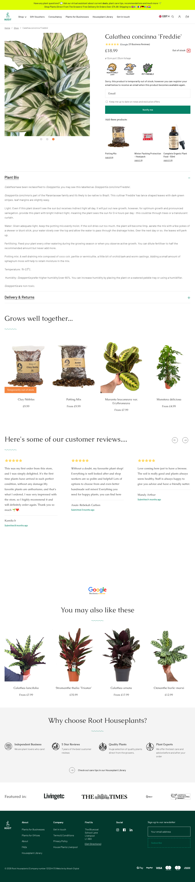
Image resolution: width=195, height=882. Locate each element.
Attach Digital (73, 868)
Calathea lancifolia (26, 688)
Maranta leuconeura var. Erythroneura (121, 401)
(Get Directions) (93, 843)
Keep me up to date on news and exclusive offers (134, 101)
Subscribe (156, 842)
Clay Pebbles (26, 399)
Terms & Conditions (63, 835)
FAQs (24, 847)
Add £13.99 (167, 160)
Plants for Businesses (77, 16)
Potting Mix (73, 399)
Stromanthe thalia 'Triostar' (74, 688)
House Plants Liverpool (65, 847)
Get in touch (123, 16)
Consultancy (55, 16)
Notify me (148, 109)
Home (7, 28)
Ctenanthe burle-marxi (169, 688)
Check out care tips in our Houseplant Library (102, 770)
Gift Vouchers (37, 16)
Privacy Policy (60, 841)
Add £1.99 (138, 160)
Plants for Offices (31, 835)
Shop (16, 28)
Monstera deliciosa (169, 399)
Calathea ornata (121, 688)
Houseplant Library (103, 16)
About (25, 841)
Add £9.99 (109, 157)
